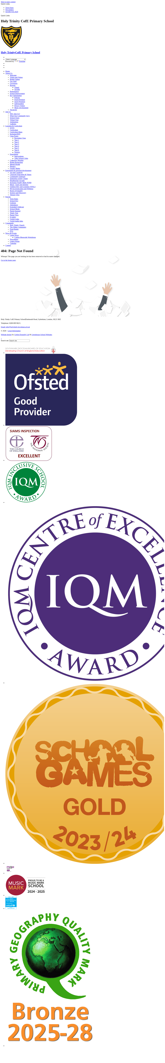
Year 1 (16, 140)
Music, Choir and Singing (19, 185)
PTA (11, 231)
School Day (14, 201)
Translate (22, 61)
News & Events (11, 233)
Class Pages (14, 136)
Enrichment (14, 154)
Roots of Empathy (16, 191)
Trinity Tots (14, 213)
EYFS (12, 128)
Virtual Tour (14, 120)
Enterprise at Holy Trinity (19, 179)
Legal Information (14, 331)
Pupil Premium (19, 100)
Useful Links (14, 219)
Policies (17, 98)
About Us (8, 73)
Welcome (13, 75)
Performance (14, 91)
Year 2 (16, 142)
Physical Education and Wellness (21, 189)
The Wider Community (18, 227)
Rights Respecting (16, 162)
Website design (6, 335)
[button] (10, 15)
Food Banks (14, 229)
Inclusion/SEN (15, 134)
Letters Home (15, 241)
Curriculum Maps (16, 132)
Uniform (13, 203)
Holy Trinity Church (17, 225)
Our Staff (13, 81)
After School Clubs (21, 158)
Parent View (14, 215)
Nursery (17, 152)
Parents (8, 197)
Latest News (14, 235)
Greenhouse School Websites (41, 335)
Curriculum (14, 130)
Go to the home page (8, 260)
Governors (13, 83)
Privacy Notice (19, 106)
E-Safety (13, 217)
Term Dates (9, 8)
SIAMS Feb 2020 (11, 12)
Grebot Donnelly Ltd (21, 335)
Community (9, 223)
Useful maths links (16, 221)
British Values (15, 79)
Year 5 (16, 148)
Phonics (12, 166)
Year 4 (16, 146)
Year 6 (16, 150)
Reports (12, 85)
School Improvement (17, 93)
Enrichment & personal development (18, 170)
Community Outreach (17, 177)
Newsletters (9, 10)
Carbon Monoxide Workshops (25, 237)
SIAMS (17, 89)
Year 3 (16, 144)
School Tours (14, 118)
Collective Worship (16, 160)
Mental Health (15, 164)
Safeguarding (19, 104)
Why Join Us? (15, 114)
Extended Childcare (17, 207)
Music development (21, 108)
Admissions (14, 122)
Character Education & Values (20, 174)
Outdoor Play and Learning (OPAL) (23, 187)
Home (7, 71)
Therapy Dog (14, 195)
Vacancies (13, 110)
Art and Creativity (16, 172)
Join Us (8, 112)
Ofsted (16, 87)
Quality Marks (15, 168)
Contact (8, 245)
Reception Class (20, 138)
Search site (5, 341)
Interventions (19, 156)
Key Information (16, 96)
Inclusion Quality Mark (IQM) (20, 183)
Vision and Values (16, 77)
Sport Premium (19, 102)
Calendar (13, 243)
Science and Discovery (18, 193)
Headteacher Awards (17, 181)
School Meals (15, 209)
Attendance (14, 205)
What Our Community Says (20, 116)
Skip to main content (8, 2)
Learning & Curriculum (13, 126)
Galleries (13, 124)
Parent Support (15, 211)
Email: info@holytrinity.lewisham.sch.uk (15, 327)
